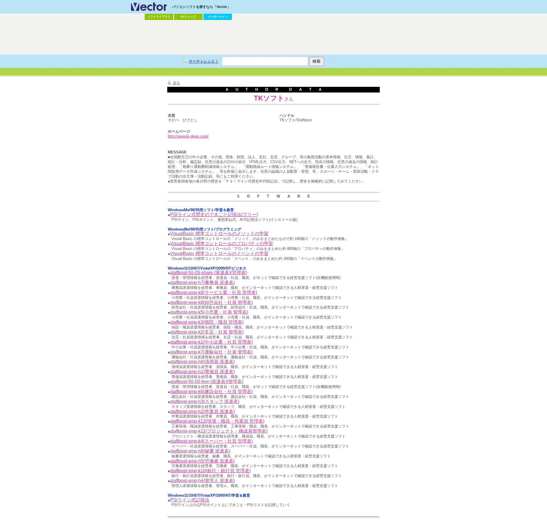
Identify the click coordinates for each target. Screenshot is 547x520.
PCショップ (188, 16)
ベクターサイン (218, 16)
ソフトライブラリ (159, 16)
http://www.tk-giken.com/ (188, 136)
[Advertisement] (273, 37)
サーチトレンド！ (204, 61)
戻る (176, 83)
